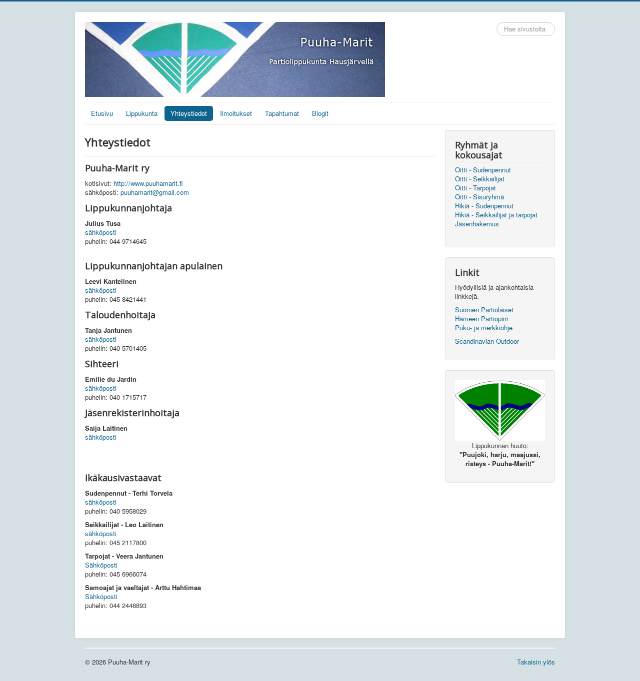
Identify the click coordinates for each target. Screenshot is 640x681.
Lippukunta (142, 113)
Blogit (320, 113)
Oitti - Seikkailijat (479, 178)
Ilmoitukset (236, 113)
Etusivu (102, 113)
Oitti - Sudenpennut (483, 169)
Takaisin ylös (536, 662)
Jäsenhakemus (477, 223)
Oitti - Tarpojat (475, 187)
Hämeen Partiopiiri (481, 318)
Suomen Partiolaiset (484, 309)
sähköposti (100, 232)
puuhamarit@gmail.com (154, 192)
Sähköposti (101, 565)
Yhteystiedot (188, 113)
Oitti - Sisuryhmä (479, 196)
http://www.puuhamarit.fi (148, 183)
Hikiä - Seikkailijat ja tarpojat (496, 214)
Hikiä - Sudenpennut (484, 205)
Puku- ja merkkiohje (483, 327)
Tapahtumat (282, 113)
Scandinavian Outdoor (487, 341)
